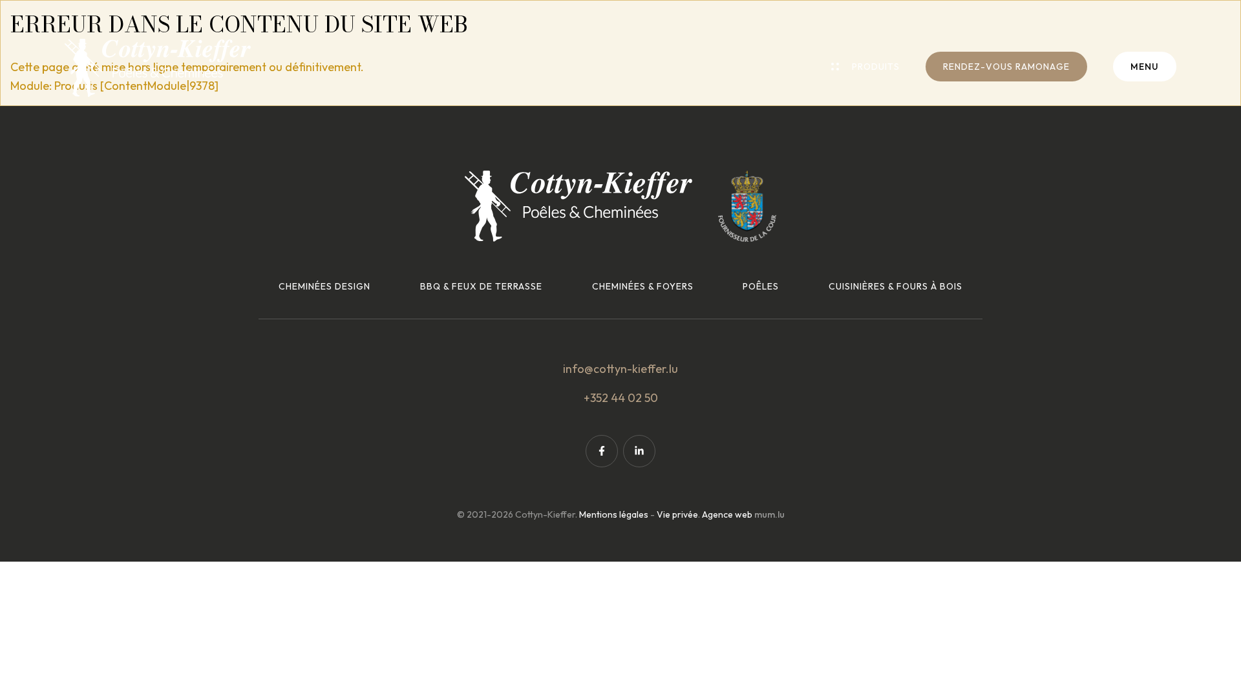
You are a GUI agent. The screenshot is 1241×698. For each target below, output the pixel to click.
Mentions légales (613, 514)
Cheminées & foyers (643, 286)
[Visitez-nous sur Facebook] (602, 451)
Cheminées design (324, 286)
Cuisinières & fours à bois (895, 286)
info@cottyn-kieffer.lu (620, 368)
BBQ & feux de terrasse (481, 286)
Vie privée (677, 514)
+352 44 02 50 (621, 397)
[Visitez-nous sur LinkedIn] (639, 451)
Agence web (727, 514)
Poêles (761, 286)
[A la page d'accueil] (158, 68)
